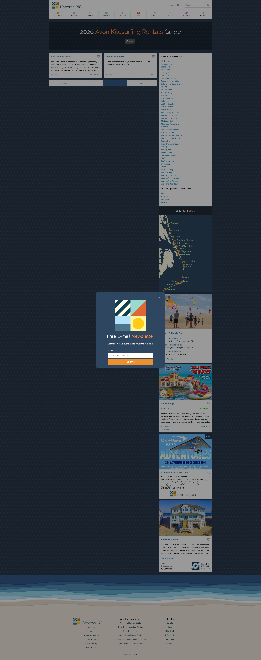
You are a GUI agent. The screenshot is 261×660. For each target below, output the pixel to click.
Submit (130, 361)
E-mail (110, 350)
